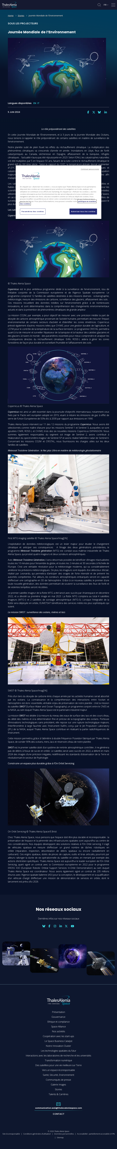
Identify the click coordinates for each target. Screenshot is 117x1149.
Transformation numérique (58, 1060)
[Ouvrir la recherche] (99, 5)
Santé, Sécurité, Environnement (58, 1074)
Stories (21, 15)
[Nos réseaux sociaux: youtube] (72, 926)
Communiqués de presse (58, 1079)
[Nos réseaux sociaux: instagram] (55, 926)
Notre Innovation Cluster (58, 1045)
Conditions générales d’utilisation (37, 1134)
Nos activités (58, 1031)
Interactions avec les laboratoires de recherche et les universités (58, 1055)
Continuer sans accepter (90, 169)
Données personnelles (64, 1134)
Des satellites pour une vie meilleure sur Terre (58, 1065)
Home (11, 15)
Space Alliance (58, 1026)
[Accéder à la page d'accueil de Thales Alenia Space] (9, 5)
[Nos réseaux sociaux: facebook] (88, 112)
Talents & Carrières (58, 1094)
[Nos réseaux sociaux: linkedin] (105, 112)
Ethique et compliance (58, 1021)
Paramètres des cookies (33, 211)
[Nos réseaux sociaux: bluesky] (99, 112)
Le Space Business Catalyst (58, 1041)
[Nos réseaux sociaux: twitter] (93, 112)
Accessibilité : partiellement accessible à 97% (96, 1134)
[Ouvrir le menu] (113, 5)
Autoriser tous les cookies (83, 211)
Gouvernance (58, 1016)
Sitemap (60, 1137)
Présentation (58, 1012)
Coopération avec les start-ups (58, 1036)
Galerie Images (58, 1084)
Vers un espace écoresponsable (58, 1070)
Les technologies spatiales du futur (58, 1050)
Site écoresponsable (11, 1134)
